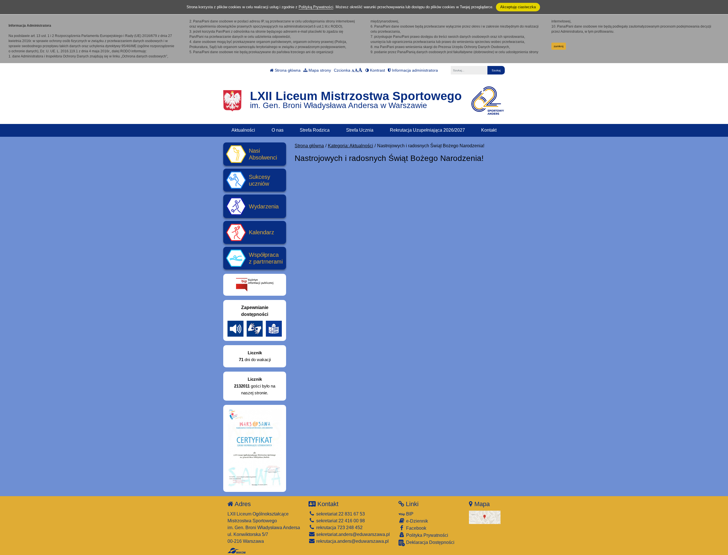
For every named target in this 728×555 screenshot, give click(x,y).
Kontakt (489, 130)
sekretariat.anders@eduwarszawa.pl (352, 534)
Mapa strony (319, 70)
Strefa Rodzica (315, 130)
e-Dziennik (416, 521)
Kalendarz (261, 232)
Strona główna (287, 70)
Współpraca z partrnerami (266, 258)
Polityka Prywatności (426, 535)
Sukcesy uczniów (259, 180)
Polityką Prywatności (316, 7)
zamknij (558, 46)
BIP (409, 513)
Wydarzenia (264, 206)
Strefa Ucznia (359, 130)
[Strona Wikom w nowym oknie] (236, 551)
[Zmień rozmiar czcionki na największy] (360, 70)
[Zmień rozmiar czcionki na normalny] (352, 70)
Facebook (415, 528)
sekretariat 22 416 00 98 (340, 520)
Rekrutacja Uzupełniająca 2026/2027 (427, 130)
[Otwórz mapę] (484, 517)
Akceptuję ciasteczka (518, 7)
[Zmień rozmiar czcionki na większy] (356, 70)
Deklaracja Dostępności (429, 542)
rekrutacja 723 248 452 (339, 527)
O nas (278, 130)
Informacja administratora (414, 70)
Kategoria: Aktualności (350, 145)
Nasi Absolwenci (263, 154)
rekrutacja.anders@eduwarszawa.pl (352, 541)
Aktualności (243, 130)
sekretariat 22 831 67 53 (340, 513)
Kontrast (377, 70)
